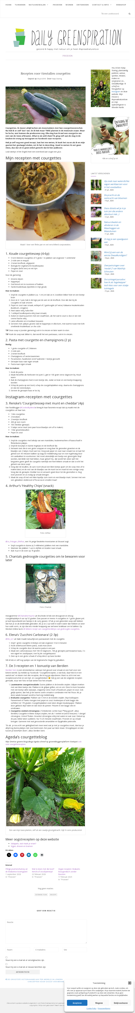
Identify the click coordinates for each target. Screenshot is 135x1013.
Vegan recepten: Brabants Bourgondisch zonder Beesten (69, 871)
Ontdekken (82, 5)
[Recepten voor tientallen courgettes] (46, 105)
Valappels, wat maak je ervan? (23, 843)
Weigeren (99, 1002)
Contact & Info (100, 5)
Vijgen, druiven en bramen (22, 846)
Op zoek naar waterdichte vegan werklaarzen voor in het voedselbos (116, 184)
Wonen (69, 5)
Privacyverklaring (104, 1008)
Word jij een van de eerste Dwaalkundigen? (115, 254)
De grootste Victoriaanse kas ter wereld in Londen (35, 979)
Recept (53, 894)
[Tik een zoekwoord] (129, 13)
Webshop (121, 5)
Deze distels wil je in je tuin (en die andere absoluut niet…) (115, 211)
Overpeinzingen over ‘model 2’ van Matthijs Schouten (114, 268)
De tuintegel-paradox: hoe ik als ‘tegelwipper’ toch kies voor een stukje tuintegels (116, 284)
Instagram (116, 91)
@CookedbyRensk (27, 407)
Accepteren (77, 1002)
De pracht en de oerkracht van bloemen (115, 197)
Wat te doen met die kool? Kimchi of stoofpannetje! (43, 870)
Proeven (57, 5)
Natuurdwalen (37, 5)
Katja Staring (57, 78)
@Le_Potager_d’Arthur (15, 541)
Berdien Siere (11, 670)
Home (8, 5)
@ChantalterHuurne (26, 616)
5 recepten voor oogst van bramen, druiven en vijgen (57, 982)
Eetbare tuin (41, 894)
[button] (129, 983)
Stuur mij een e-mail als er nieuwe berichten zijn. (26, 967)
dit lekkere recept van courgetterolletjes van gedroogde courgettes (51, 629)
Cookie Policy (91, 1008)
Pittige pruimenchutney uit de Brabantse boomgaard (16, 870)
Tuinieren (20, 5)
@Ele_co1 (10, 639)
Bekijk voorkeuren (121, 1002)
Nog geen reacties (45, 888)
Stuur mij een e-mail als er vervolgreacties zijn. (25, 960)
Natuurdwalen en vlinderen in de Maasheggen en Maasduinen (112, 227)
